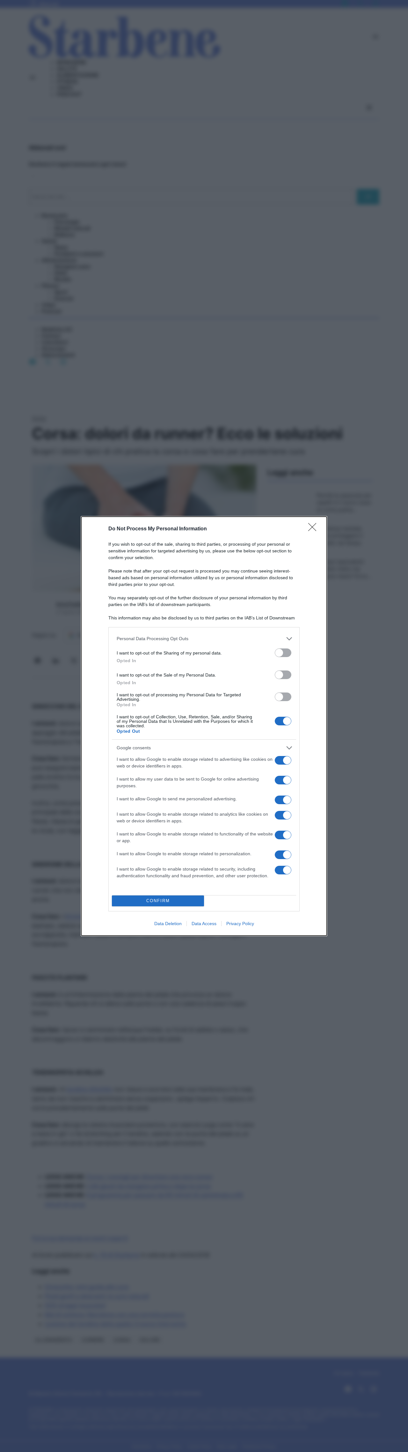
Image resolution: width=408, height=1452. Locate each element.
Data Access (204, 923)
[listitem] (204, 638)
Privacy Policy (240, 923)
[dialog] (204, 726)
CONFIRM (158, 900)
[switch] (283, 652)
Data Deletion (168, 923)
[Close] (314, 529)
